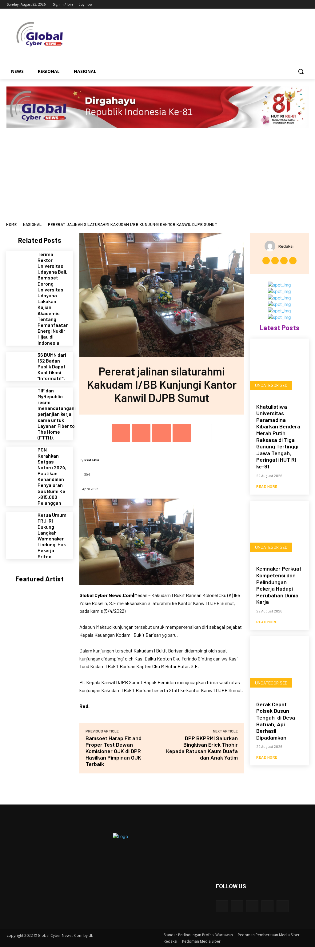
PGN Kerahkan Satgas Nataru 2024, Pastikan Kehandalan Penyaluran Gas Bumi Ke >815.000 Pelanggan (52, 476)
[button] (300, 71)
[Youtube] (304, 4)
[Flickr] (252, 906)
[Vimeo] (296, 4)
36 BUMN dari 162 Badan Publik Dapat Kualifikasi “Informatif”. (52, 366)
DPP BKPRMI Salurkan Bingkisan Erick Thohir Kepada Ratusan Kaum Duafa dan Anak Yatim (202, 748)
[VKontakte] (283, 906)
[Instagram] (279, 4)
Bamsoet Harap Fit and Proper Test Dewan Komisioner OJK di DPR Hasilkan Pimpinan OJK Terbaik (114, 751)
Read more (266, 486)
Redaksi (91, 460)
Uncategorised (271, 385)
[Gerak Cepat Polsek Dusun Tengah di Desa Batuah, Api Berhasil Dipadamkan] (279, 665)
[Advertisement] (157, 176)
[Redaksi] (271, 246)
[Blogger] (222, 906)
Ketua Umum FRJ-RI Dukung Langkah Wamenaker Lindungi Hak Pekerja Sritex (52, 535)
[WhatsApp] (182, 433)
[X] (287, 4)
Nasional (32, 224)
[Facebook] (270, 4)
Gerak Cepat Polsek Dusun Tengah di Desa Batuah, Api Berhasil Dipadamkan (275, 721)
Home (11, 224)
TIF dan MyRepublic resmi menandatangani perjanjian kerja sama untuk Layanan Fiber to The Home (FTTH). (57, 414)
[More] (202, 433)
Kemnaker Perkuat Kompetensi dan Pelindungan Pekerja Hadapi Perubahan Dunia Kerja (278, 585)
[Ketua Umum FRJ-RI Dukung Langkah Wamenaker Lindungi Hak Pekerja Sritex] (19, 525)
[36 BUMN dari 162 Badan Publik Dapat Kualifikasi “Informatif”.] (19, 365)
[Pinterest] (161, 433)
